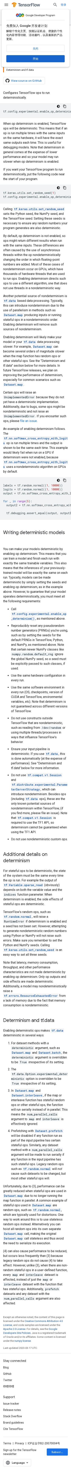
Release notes (12, 1410)
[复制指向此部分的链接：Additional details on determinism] (34, 861)
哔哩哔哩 (8, 1386)
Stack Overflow (12, 1416)
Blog (6, 1367)
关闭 (35, 48)
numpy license (22, 1340)
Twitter (7, 1380)
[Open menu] (6, 4)
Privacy (19, 1443)
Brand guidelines (13, 1422)
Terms (7, 1443)
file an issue (28, 421)
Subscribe (58, 1452)
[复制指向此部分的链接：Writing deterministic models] (7, 539)
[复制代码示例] (65, 106)
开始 (35, 58)
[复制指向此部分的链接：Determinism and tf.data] (58, 1020)
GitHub (7, 1373)
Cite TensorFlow (13, 1428)
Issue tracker (11, 1403)
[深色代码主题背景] (58, 106)
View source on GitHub (26, 80)
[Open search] (55, 4)
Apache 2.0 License (14, 1328)
